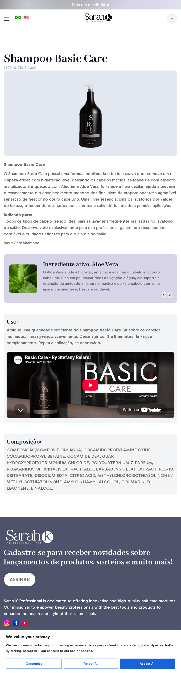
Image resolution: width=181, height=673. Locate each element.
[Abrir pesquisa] (172, 18)
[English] (26, 18)
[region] (90, 651)
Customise (34, 664)
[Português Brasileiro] (18, 18)
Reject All (91, 664)
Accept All (147, 664)
